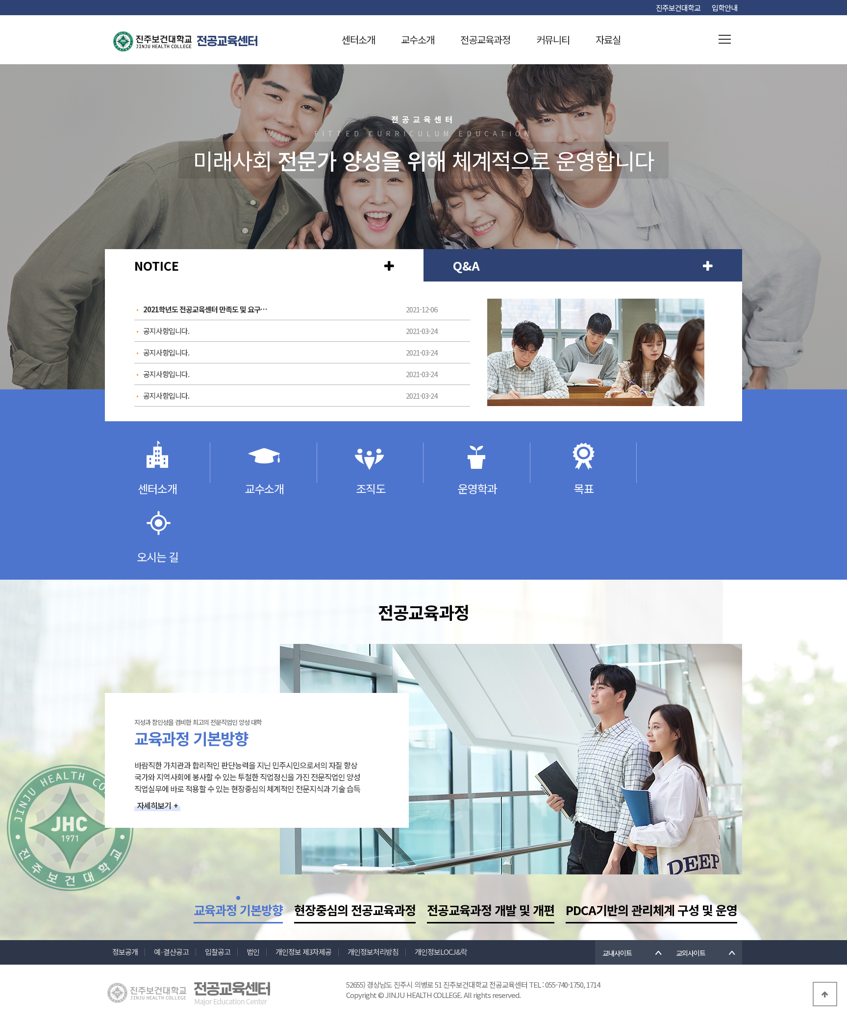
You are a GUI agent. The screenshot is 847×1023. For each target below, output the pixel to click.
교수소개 (417, 39)
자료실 (608, 39)
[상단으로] (825, 994)
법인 (253, 951)
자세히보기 (157, 805)
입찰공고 (217, 951)
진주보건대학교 (678, 7)
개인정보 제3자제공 (303, 951)
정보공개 (125, 951)
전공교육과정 (485, 39)
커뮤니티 (553, 39)
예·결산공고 (171, 951)
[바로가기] (389, 265)
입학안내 (724, 7)
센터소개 (358, 39)
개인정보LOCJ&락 (441, 951)
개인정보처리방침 (373, 951)
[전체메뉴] (725, 40)
